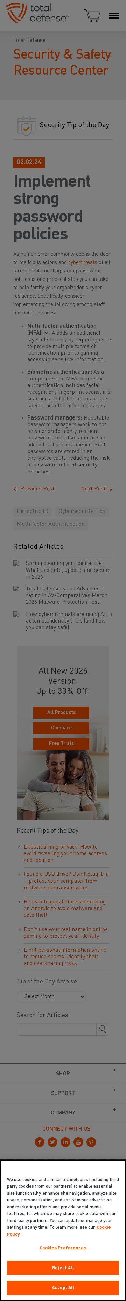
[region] (63, 1230)
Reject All (63, 1268)
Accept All (63, 1288)
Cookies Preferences (63, 1248)
